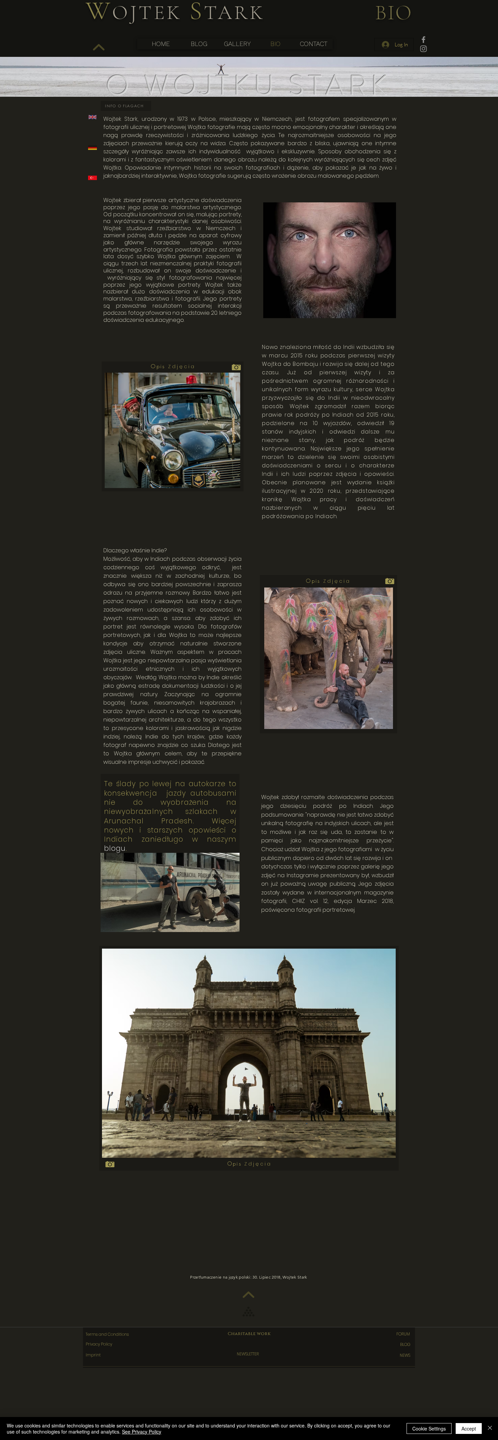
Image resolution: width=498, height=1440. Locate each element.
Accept (468, 1428)
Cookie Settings (429, 1428)
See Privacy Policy (141, 1431)
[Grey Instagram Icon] (423, 48)
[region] (249, 117)
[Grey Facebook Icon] (423, 39)
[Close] (490, 1428)
